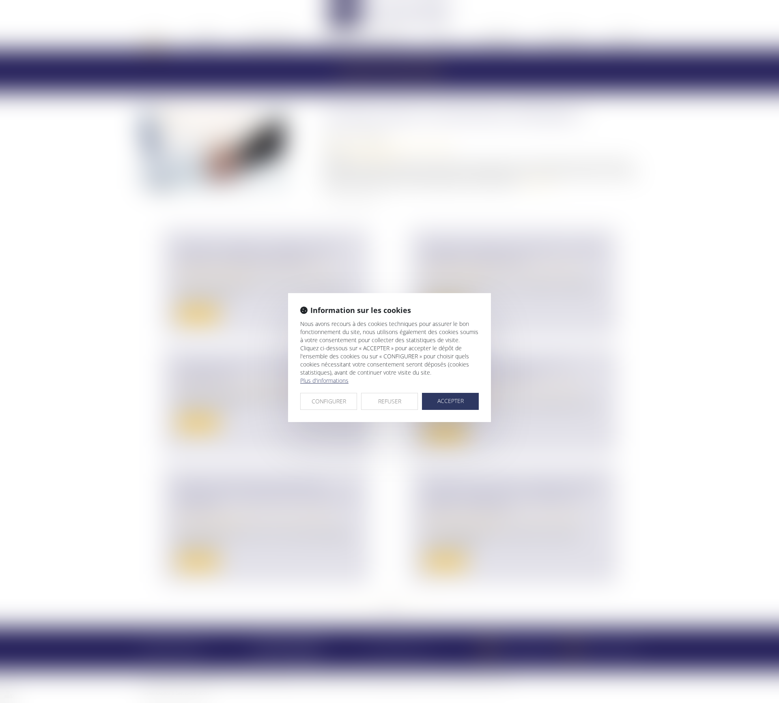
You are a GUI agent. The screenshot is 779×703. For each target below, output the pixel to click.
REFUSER (389, 401)
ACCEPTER (450, 401)
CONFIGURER (329, 401)
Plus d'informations (324, 380)
